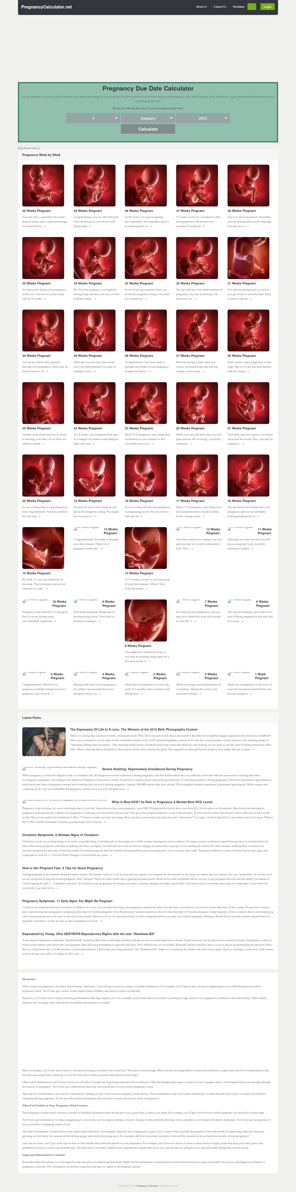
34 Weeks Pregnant (88, 283)
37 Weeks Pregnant (190, 210)
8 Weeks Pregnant (138, 645)
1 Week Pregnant (261, 676)
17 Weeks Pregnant (190, 501)
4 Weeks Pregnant (109, 676)
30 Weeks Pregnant (36, 355)
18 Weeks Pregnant (139, 501)
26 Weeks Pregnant (242, 355)
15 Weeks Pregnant (36, 573)
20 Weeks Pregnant (36, 501)
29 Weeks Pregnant (88, 355)
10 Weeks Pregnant (59, 603)
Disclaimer (239, 6)
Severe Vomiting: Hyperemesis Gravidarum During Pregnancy (147, 769)
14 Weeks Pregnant (111, 531)
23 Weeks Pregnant (139, 428)
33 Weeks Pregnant (139, 283)
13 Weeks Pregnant (139, 573)
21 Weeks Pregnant (242, 428)
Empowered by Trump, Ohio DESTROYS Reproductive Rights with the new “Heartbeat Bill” (88, 934)
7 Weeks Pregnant (211, 603)
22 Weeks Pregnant (190, 428)
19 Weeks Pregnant (88, 501)
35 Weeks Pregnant (36, 283)
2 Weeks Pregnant (211, 676)
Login (268, 7)
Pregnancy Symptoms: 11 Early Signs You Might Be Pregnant (67, 901)
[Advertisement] (148, 51)
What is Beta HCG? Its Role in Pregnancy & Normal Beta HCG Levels (162, 802)
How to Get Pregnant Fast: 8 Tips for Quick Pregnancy (62, 868)
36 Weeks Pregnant (242, 210)
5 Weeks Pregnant (57, 676)
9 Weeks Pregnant (109, 603)
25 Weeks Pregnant (36, 428)
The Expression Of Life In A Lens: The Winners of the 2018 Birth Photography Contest (134, 729)
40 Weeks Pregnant (36, 210)
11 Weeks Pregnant (265, 531)
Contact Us (220, 6)
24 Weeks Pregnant (88, 428)
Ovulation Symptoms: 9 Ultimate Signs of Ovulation (60, 835)
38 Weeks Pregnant (139, 210)
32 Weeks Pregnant (190, 283)
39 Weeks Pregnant (88, 210)
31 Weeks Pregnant (242, 283)
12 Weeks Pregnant (213, 531)
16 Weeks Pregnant (242, 501)
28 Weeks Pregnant (139, 355)
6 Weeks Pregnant (263, 603)
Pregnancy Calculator (147, 1185)
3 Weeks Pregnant (160, 676)
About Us (201, 6)
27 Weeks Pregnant (190, 355)
